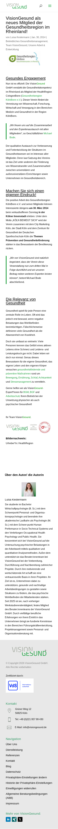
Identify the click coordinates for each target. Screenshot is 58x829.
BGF (32, 392)
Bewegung (11, 377)
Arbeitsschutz (13, 396)
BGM (26, 392)
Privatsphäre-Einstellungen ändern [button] (26, 777)
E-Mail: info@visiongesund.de (31, 727)
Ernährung (24, 377)
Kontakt (10, 760)
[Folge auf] (14, 819)
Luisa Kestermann (19, 37)
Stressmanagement (20, 381)
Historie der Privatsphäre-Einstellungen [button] (29, 782)
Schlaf (34, 377)
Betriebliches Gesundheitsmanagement (26, 41)
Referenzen (13, 755)
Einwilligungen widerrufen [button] (21, 788)
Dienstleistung (14, 749)
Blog (8, 766)
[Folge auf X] (20, 819)
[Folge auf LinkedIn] (8, 819)
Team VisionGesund (16, 45)
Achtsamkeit (45, 377)
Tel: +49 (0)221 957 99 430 (29, 719)
